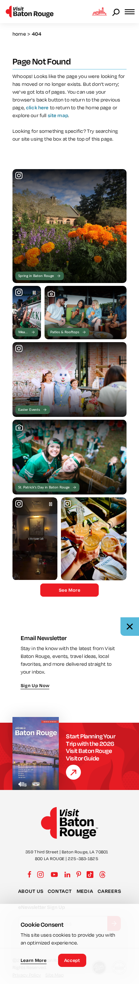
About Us (30, 891)
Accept (72, 960)
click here (37, 107)
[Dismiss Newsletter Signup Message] (129, 626)
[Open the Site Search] (116, 11)
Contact (60, 891)
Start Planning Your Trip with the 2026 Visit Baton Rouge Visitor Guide (90, 747)
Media (85, 891)
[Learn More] (73, 772)
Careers (109, 891)
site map (58, 115)
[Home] (29, 11)
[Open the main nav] (132, 11)
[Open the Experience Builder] (99, 11)
